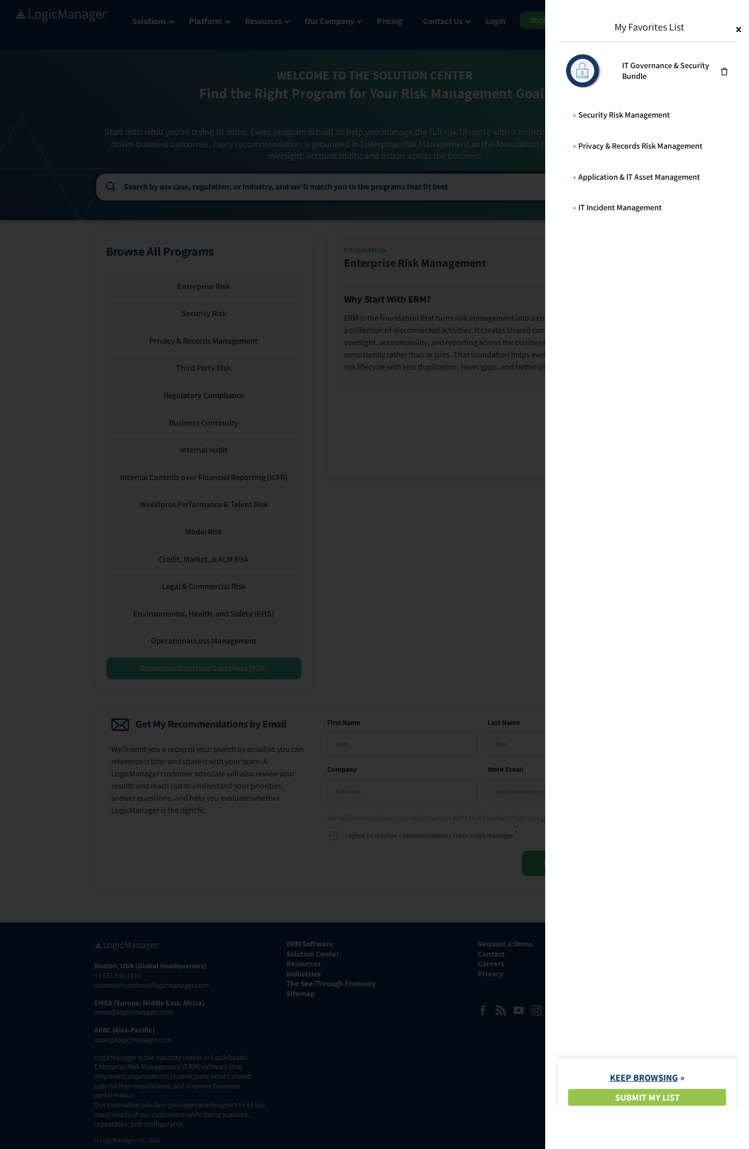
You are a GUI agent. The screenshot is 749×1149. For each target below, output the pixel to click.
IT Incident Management (620, 207)
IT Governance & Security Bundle (665, 70)
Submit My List (647, 1097)
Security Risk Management (624, 114)
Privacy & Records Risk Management (640, 146)
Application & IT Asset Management (639, 177)
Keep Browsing (644, 1077)
